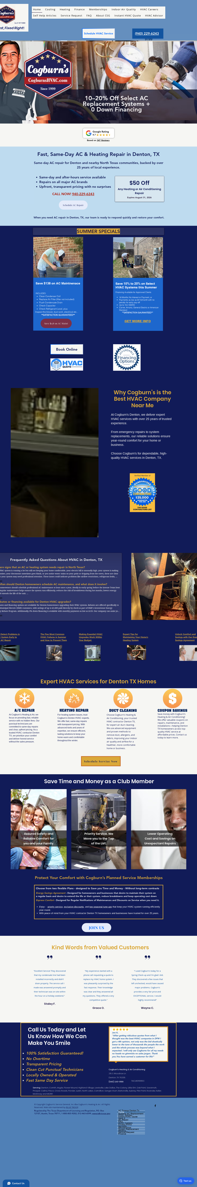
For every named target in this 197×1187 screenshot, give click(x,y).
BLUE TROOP (72, 1107)
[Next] (182, 80)
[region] (57, 283)
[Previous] (14, 80)
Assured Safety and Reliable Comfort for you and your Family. (38, 839)
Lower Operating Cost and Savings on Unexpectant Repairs (160, 839)
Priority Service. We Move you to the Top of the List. (99, 839)
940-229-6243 (83, 194)
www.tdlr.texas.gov (101, 1113)
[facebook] (155, 1105)
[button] (123, 9)
